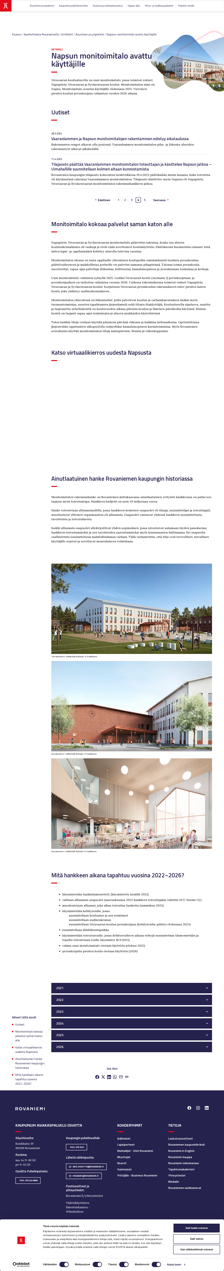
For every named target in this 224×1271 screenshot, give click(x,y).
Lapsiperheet (126, 1144)
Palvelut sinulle (186, 6)
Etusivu (16, 34)
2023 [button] (59, 1011)
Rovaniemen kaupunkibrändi (186, 1144)
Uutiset (19, 1024)
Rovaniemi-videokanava (183, 1163)
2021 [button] (59, 987)
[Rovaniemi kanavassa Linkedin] (207, 1108)
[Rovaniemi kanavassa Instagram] (198, 1108)
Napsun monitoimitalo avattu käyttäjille (132, 34)
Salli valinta (196, 1238)
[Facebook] (97, 1077)
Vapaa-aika (134, 6)
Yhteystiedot (177, 1175)
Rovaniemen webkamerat (184, 1188)
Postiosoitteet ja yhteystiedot (77, 1188)
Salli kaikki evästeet (196, 1228)
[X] (103, 1077)
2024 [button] (59, 1023)
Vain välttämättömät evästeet (196, 1249)
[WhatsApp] (115, 1077)
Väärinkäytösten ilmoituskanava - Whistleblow (78, 1207)
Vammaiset (124, 1169)
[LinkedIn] (109, 1077)
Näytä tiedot (174, 1264)
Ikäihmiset (124, 1138)
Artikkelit (67, 34)
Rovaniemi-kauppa (180, 1157)
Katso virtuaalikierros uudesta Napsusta (28, 1049)
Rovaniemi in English (181, 1151)
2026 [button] (59, 1046)
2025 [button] (59, 1035)
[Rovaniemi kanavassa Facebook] (189, 1108)
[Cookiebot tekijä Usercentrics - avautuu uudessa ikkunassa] (21, 1264)
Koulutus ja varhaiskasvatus (108, 6)
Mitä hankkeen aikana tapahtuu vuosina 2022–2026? (29, 1079)
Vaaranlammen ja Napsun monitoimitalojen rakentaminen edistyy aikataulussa (120, 139)
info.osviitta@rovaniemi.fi (86, 1166)
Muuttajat (123, 1157)
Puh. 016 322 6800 (29, 1180)
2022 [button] (59, 999)
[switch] (97, 1264)
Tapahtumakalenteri (181, 1169)
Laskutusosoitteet (180, 1138)
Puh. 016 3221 (77, 1147)
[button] (127, 1077)
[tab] (131, 988)
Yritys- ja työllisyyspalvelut (159, 6)
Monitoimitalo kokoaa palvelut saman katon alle (28, 1036)
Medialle (173, 1181)
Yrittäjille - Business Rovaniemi (137, 1175)
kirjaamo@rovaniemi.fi (84, 1175)
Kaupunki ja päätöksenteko (73, 6)
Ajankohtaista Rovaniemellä (41, 34)
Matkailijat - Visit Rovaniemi (135, 1151)
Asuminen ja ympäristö (42, 6)
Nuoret (122, 1163)
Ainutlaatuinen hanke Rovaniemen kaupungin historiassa (29, 1063)
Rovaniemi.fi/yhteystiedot (84, 1196)
